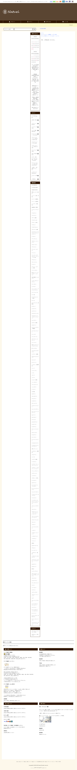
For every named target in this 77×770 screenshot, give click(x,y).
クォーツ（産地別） (48, 34)
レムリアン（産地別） (35, 204)
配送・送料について (27, 761)
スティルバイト (34, 403)
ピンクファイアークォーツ (35, 489)
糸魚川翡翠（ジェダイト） (35, 278)
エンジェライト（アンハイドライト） (35, 289)
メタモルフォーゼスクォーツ (35, 557)
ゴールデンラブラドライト (35, 351)
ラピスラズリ (34, 578)
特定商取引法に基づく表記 (42, 761)
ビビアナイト (34, 482)
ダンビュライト (34, 432)
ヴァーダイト (34, 284)
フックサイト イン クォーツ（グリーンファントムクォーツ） (35, 502)
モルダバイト (34, 566)
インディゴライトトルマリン (35, 281)
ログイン (30, 21)
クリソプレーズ (34, 336)
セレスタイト (34, 417)
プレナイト (34, 522)
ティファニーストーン (35, 440)
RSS (57, 761)
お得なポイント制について (35, 635)
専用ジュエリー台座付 (35, 193)
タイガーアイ (34, 424)
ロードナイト (34, 613)
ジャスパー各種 (34, 379)
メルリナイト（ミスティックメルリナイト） (35, 560)
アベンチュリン (34, 238)
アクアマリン (34, 215)
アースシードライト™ (35, 210)
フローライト (34, 509)
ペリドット (34, 540)
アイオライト (34, 213)
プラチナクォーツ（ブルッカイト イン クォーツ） (35, 513)
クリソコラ (34, 334)
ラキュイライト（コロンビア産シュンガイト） (35, 574)
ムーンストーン (34, 550)
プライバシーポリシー (51, 761)
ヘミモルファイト (35, 536)
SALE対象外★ (34, 185)
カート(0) (66, 21)
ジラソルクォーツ (35, 384)
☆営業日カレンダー (35, 105)
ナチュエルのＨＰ (52, 715)
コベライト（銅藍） (35, 354)
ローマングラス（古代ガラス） (35, 616)
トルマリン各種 (34, 459)
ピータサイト (34, 480)
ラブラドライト (34, 580)
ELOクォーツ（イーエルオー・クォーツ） (35, 273)
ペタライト (34, 524)
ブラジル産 (54, 34)
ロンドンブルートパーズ (35, 620)
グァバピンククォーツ (35, 331)
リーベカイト (34, 587)
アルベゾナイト (34, 262)
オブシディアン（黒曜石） (35, 303)
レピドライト (34, 607)
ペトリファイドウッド (35, 527)
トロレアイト (34, 454)
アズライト (34, 224)
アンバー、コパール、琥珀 (35, 267)
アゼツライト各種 (35, 229)
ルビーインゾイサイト (35, 601)
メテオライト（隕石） (35, 553)
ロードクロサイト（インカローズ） (35, 610)
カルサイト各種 (34, 322)
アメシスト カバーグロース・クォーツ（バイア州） (35, 256)
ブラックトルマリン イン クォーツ (35, 517)
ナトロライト (34, 461)
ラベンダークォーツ (35, 582)
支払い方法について (19, 761)
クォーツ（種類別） (35, 199)
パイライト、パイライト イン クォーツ (35, 468)
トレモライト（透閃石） (35, 452)
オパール (33, 300)
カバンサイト (34, 320)
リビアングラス (34, 592)
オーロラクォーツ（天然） (35, 298)
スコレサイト (34, 398)
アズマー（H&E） (35, 222)
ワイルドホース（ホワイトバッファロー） (35, 623)
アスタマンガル (34, 220)
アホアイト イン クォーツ (35, 242)
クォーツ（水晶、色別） (35, 196)
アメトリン (34, 252)
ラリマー (33, 585)
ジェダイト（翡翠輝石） (35, 365)
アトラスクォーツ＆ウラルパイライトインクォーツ (35, 233)
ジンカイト (34, 389)
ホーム (42, 33)
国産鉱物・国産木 (35, 207)
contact (52, 713)
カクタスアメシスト (35, 313)
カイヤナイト (34, 311)
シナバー (33, 377)
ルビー (33, 598)
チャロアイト (34, 434)
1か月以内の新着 (43, 28)
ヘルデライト (34, 538)
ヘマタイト (34, 530)
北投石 (33, 543)
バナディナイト (34, 473)
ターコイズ (34, 419)
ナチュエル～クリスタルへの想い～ (35, 632)
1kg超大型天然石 (35, 189)
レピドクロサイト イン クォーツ (35, 605)
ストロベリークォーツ (35, 406)
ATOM (59, 761)
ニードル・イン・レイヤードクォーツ (35, 465)
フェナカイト (34, 497)
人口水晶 (33, 391)
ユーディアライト (35, 571)
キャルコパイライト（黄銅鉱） (35, 328)
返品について (34, 761)
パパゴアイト (34, 475)
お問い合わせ (48, 21)
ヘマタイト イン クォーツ (35, 533)
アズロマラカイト (35, 227)
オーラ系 (33, 294)
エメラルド (34, 286)
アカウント (13, 21)
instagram (71, 24)
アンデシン (34, 264)
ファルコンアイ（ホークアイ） (35, 495)
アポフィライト (34, 244)
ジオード (33, 375)
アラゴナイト (34, 259)
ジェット (33, 368)
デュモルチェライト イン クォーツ (35, 446)
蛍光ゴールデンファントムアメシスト (35, 345)
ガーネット (34, 306)
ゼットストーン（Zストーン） (35, 412)
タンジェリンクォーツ (35, 430)
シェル (33, 372)
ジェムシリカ (34, 370)
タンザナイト (34, 426)
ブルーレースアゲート (35, 507)
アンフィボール (34, 270)
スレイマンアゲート (35, 409)
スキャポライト (34, 396)
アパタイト (34, 236)
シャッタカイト (34, 382)
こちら (37, 78)
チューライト (34, 437)
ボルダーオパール (35, 545)
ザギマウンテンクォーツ (35, 357)
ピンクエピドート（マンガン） (35, 486)
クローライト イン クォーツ (35, 340)
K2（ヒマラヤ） (34, 348)
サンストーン (34, 362)
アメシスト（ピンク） (35, 250)
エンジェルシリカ (35, 292)
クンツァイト (34, 342)
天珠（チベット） (35, 448)
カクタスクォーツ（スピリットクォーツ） (35, 317)
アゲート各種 (34, 217)
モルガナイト (34, 564)
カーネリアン (34, 308)
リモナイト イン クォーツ (35, 595)
